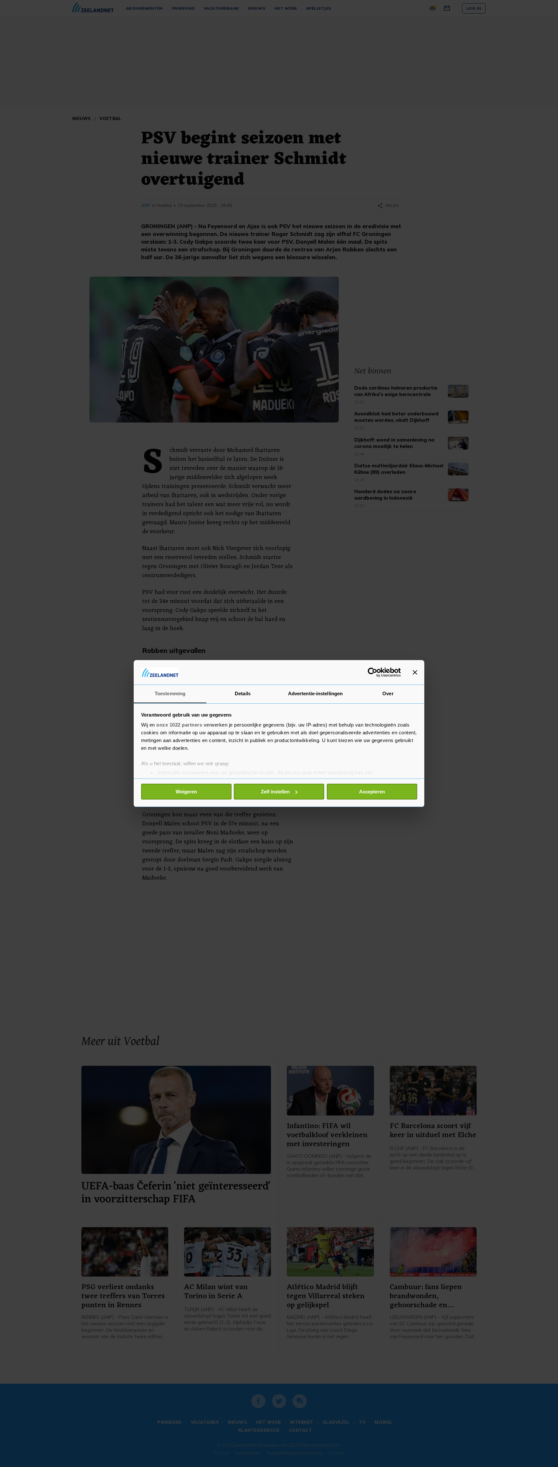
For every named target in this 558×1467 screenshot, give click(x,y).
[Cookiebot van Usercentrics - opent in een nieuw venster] (372, 672)
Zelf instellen (275, 791)
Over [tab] (387, 693)
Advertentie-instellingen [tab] (315, 693)
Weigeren (186, 791)
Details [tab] (243, 693)
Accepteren (372, 791)
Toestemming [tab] (170, 693)
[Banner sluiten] (415, 672)
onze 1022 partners (179, 725)
